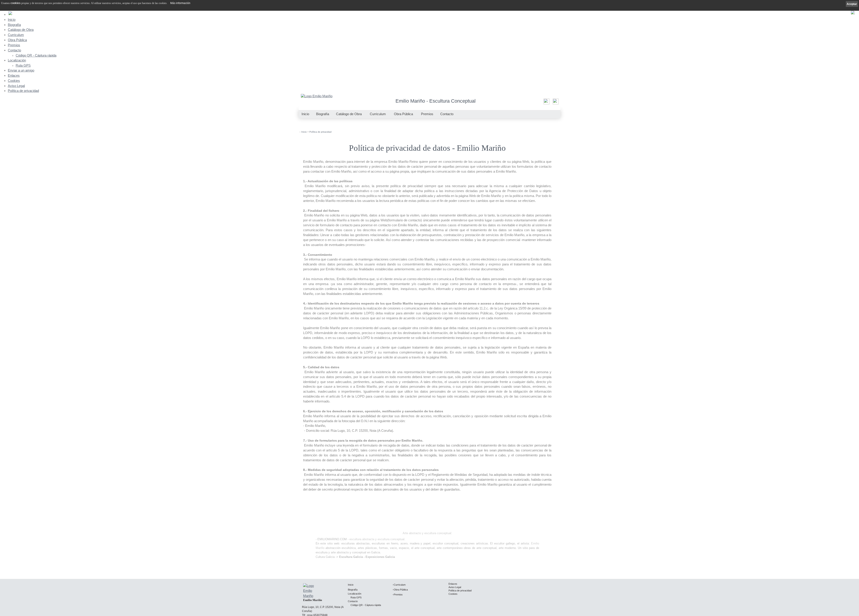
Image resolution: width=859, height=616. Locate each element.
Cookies (14, 81)
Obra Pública (17, 40)
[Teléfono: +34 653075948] (555, 103)
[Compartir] (546, 103)
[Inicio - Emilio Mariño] (316, 96)
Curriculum (16, 35)
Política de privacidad (23, 91)
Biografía (14, 25)
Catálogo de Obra (21, 30)
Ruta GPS (23, 65)
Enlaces (14, 75)
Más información (180, 3)
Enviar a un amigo (21, 70)
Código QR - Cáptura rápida (36, 55)
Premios (14, 45)
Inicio (11, 19)
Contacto (14, 50)
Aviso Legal (16, 86)
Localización (17, 60)
